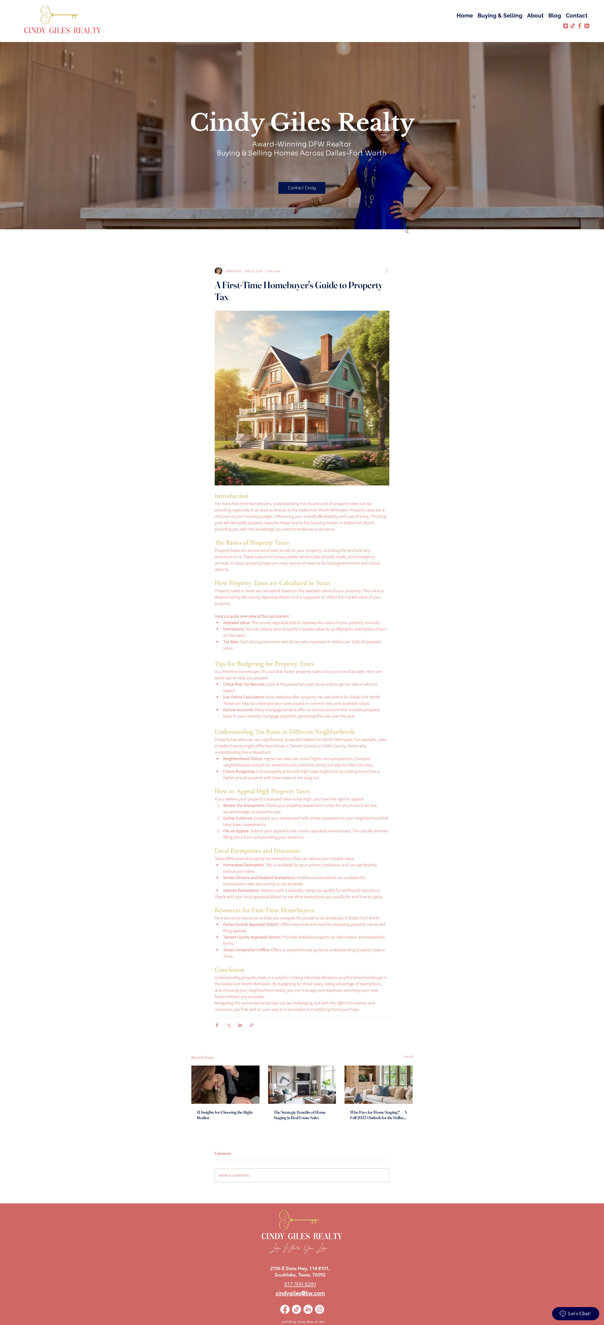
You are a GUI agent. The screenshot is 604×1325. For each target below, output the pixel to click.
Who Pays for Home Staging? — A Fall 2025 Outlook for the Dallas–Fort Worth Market (378, 1114)
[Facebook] (284, 1309)
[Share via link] (251, 1025)
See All (408, 1056)
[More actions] (386, 271)
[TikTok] (296, 1309)
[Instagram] (319, 1309)
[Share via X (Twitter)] (228, 1025)
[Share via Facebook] (217, 1025)
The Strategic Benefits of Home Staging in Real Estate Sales (300, 1114)
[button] (407, 231)
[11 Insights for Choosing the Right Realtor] (225, 1085)
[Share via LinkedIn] (240, 1025)
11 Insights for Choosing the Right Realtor (224, 1114)
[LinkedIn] (308, 1309)
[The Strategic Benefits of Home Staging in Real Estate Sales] (302, 1085)
